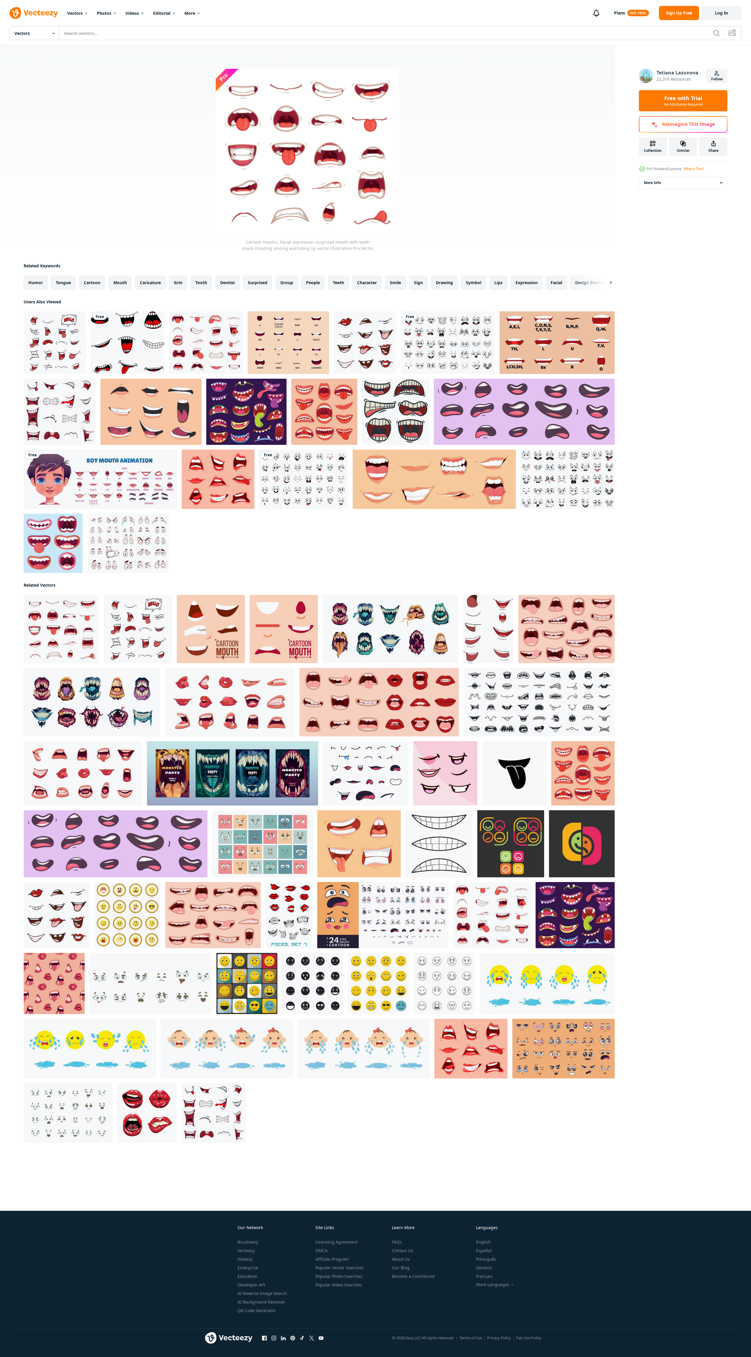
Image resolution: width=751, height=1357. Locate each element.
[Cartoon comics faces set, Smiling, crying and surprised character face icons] (303, 479)
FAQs (397, 1242)
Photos (104, 13)
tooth (201, 282)
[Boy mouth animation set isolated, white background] (100, 479)
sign (418, 282)
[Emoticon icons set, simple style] (312, 983)
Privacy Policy (499, 1337)
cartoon (92, 282)
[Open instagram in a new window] (273, 1338)
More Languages (492, 1284)
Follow (717, 79)
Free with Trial (683, 101)
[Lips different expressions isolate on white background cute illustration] (488, 629)
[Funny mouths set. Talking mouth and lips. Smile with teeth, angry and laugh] (359, 843)
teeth (338, 282)
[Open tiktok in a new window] (302, 1338)
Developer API (251, 1285)
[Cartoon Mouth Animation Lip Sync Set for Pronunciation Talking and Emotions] (288, 342)
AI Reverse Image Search (262, 1293)
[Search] (716, 33)
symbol (473, 282)
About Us (401, 1259)
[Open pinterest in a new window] (292, 1338)
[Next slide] (605, 283)
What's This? (694, 168)
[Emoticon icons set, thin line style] (444, 983)
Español (484, 1250)
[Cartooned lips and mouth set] (289, 915)
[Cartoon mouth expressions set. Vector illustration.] (151, 412)
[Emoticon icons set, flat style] (246, 983)
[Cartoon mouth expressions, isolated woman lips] (218, 479)
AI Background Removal (261, 1302)
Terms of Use (470, 1337)
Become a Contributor (413, 1276)
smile (395, 282)
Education (247, 1276)
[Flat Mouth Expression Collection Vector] (53, 543)
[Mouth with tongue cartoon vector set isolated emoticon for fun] (127, 342)
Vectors (75, 13)
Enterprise (248, 1267)
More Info (652, 182)
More (189, 13)
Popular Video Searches (338, 1285)
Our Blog (401, 1267)
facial (556, 282)
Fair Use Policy (528, 1337)
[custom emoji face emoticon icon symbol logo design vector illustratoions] (510, 843)
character (367, 282)
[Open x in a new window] (311, 1338)
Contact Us (402, 1250)
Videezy (245, 1259)
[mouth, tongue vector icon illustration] (514, 773)
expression (527, 282)
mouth (120, 282)
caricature (150, 282)
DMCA (321, 1250)
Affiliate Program (332, 1259)
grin (178, 282)
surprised (257, 282)
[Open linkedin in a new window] (283, 1338)
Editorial (161, 13)
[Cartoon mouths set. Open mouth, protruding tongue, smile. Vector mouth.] (365, 342)
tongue (63, 282)
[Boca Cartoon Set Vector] (55, 342)
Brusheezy (248, 1242)
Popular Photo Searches (338, 1276)
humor (35, 282)
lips (498, 282)
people (313, 282)
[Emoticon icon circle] (127, 915)
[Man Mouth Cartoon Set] (434, 479)
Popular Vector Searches (339, 1267)
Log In (721, 13)
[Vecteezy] (33, 13)
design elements (592, 282)
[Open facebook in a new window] (264, 1338)
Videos (132, 13)
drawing (444, 282)
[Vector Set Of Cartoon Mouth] (395, 412)
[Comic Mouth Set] (60, 412)
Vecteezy (246, 1250)
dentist (227, 282)
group (286, 282)
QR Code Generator (257, 1310)
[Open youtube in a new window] (321, 1338)
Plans (619, 13)
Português (486, 1259)
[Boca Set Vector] (147, 1113)
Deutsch (484, 1267)
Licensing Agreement (336, 1242)
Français (484, 1276)
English (483, 1242)
